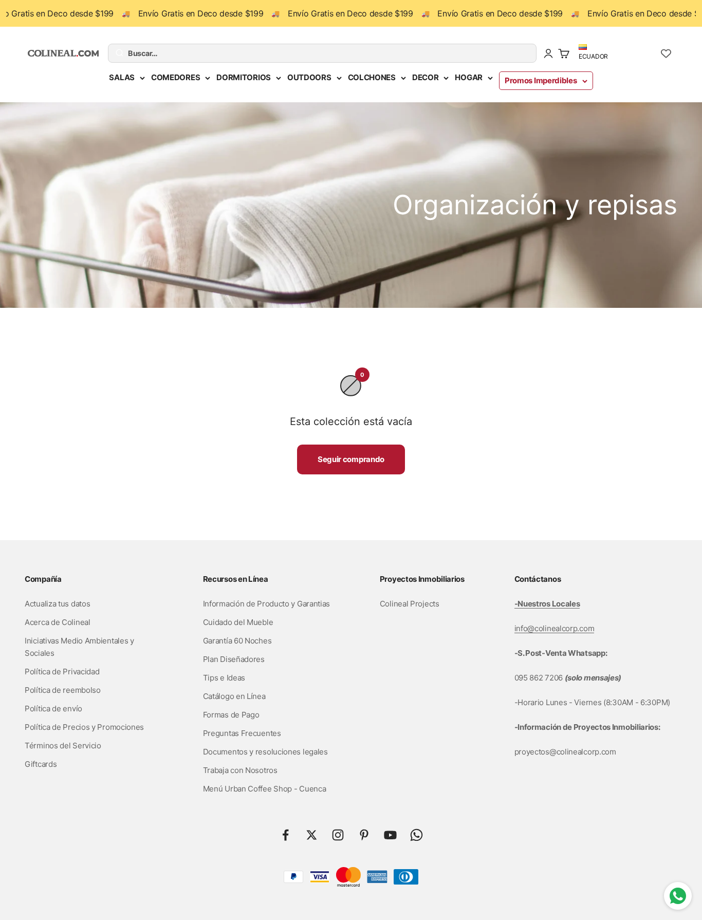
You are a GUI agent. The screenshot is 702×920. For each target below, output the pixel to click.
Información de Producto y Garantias (266, 604)
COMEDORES (175, 77)
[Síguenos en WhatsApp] (416, 835)
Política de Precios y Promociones (84, 727)
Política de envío (53, 708)
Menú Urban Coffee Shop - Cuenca (264, 789)
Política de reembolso (63, 690)
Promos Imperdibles (541, 80)
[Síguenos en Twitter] (312, 835)
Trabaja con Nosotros (240, 770)
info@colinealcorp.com (554, 628)
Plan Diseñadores (234, 659)
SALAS (122, 77)
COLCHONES (372, 77)
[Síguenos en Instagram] (338, 835)
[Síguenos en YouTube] (390, 835)
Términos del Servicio (63, 745)
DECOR (425, 77)
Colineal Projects (409, 604)
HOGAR (469, 77)
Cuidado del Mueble (238, 622)
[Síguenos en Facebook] (285, 835)
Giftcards (41, 764)
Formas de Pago (231, 715)
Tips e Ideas (224, 678)
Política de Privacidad (62, 671)
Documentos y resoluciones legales (265, 752)
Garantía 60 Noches (237, 641)
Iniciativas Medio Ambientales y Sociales (79, 647)
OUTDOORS (309, 77)
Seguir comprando (351, 459)
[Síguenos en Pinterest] (364, 835)
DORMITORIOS (243, 77)
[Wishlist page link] (666, 53)
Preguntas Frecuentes (242, 733)
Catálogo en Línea (234, 696)
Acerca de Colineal (57, 622)
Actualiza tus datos (57, 604)
